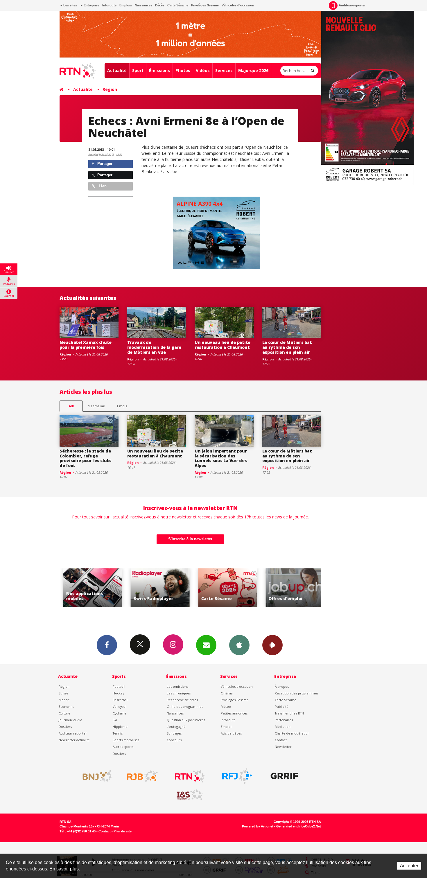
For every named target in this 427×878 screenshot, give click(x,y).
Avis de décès (231, 733)
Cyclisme (119, 713)
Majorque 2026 (253, 70)
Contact (281, 740)
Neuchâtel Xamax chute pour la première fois (86, 345)
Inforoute (109, 5)
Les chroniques (179, 693)
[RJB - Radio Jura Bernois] (142, 776)
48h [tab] (71, 406)
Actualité (117, 70)
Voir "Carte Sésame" (224, 587)
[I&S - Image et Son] (189, 795)
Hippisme (120, 726)
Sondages (174, 733)
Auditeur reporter (73, 733)
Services (224, 70)
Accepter (409, 865)
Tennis (118, 733)
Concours (174, 740)
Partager (104, 163)
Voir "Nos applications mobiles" (89, 587)
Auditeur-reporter (352, 5)
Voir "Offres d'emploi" (291, 587)
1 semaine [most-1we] (96, 406)
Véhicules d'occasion (238, 5)
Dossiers (65, 726)
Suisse (63, 693)
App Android (272, 645)
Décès (159, 5)
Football (119, 686)
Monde (64, 700)
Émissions (159, 70)
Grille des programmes (185, 706)
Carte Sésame (177, 5)
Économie (66, 706)
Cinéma (227, 693)
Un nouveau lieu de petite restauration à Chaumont (222, 345)
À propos (282, 686)
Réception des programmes (296, 693)
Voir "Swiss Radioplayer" (156, 587)
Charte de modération (292, 733)
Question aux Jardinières (186, 720)
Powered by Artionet (257, 826)
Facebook (107, 645)
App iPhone (239, 645)
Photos (182, 70)
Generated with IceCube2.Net (298, 826)
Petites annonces (234, 713)
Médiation (282, 726)
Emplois (125, 5)
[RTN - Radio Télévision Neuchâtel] (189, 776)
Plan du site (123, 831)
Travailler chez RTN (289, 713)
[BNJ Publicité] (95, 776)
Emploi (226, 726)
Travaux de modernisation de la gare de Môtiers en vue (154, 347)
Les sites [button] (69, 5)
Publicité (281, 706)
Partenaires (284, 720)
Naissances (143, 5)
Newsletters (206, 645)
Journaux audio (70, 720)
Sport (137, 70)
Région (110, 89)
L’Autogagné (176, 726)
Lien (102, 186)
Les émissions (177, 686)
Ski (115, 720)
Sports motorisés (126, 740)
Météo (226, 706)
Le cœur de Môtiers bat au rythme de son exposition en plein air (287, 347)
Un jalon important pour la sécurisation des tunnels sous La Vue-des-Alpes (221, 458)
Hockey (118, 693)
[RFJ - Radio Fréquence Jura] (237, 776)
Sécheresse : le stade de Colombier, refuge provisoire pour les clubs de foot (86, 458)
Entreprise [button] (91, 5)
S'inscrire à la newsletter (190, 539)
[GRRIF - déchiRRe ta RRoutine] (284, 776)
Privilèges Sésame (205, 5)
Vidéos (203, 70)
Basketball (120, 700)
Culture (64, 713)
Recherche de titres (182, 700)
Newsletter (283, 746)
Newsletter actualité (74, 740)
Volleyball (120, 706)
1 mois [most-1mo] (121, 406)
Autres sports (123, 746)
